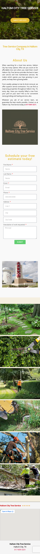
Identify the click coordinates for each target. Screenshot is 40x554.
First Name (7, 165)
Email (5, 183)
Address (6, 202)
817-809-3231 (31, 105)
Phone (5, 193)
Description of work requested (14, 225)
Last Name (7, 174)
